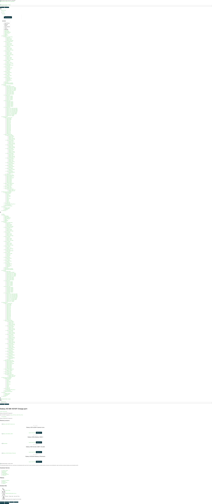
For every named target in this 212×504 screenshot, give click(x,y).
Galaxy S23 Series (10, 325)
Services (3, 392)
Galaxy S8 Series (10, 351)
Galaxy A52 (9, 313)
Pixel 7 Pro (8, 382)
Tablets (5, 219)
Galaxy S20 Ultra (12, 342)
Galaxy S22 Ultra (12, 333)
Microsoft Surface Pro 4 (11, 389)
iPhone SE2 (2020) (10, 250)
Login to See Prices (3, 411)
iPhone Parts (4, 221)
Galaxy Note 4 (9, 368)
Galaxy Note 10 (9, 364)
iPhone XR (8, 255)
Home (3, 214)
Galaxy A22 (9, 309)
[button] (107, 13)
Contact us (4, 396)
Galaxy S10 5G (11, 344)
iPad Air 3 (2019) (10, 283)
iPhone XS (8, 254)
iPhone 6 (8, 266)
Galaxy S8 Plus (11, 352)
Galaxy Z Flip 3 (9, 372)
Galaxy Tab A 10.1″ (12, 375)
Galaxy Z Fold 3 (9, 369)
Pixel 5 (8, 385)
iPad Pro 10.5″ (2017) (10, 300)
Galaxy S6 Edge (12, 357)
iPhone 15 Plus (9, 229)
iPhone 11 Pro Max (10, 248)
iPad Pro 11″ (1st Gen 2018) (12, 299)
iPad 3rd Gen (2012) (10, 278)
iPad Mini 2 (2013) (10, 291)
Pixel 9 (8, 380)
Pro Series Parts (7, 292)
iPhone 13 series (7, 236)
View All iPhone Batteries (8, 269)
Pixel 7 (8, 383)
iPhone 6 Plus (9, 265)
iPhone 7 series (7, 260)
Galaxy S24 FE (11, 322)
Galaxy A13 (9, 306)
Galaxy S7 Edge (12, 354)
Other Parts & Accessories (7, 377)
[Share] (11, 502)
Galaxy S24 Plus (12, 323)
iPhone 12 (8, 242)
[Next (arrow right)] (7, 503)
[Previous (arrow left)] (2, 503)
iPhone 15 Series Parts (8, 227)
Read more (39, 432)
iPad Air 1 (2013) (10, 285)
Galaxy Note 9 (9, 365)
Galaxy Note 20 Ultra (10, 361)
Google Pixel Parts (7, 378)
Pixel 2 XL (8, 387)
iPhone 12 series (7, 241)
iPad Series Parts (7, 271)
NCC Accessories (7, 390)
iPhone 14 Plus (9, 233)
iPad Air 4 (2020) (10, 282)
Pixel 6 (8, 384)
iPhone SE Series (7, 249)
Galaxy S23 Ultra (12, 329)
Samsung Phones (7, 217)
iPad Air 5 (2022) (10, 281)
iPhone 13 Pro (9, 239)
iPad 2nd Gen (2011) (10, 279)
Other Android (6, 218)
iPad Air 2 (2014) (10, 284)
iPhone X (8, 256)
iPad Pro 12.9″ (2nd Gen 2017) (12, 296)
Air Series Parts (7, 280)
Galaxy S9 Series (10, 348)
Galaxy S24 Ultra (12, 324)
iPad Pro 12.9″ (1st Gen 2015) (12, 297)
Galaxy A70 (9, 316)
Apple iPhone (6, 216)
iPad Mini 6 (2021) (10, 287)
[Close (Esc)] (16, 502)
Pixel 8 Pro (8, 381)
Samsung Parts (5, 302)
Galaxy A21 (9, 308)
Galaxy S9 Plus (11, 349)
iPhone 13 (8, 237)
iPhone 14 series (7, 231)
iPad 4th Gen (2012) (10, 277)
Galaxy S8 (11, 353)
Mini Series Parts (7, 286)
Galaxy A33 (9, 312)
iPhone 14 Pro (9, 234)
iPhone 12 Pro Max (10, 245)
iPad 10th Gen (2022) (10, 272)
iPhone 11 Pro (9, 247)
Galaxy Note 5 (9, 367)
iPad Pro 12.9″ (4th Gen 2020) (12, 294)
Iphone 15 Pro (9, 230)
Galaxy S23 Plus (12, 328)
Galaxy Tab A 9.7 (12, 376)
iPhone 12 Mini (9, 243)
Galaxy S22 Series (10, 330)
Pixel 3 (8, 386)
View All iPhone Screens (8, 268)
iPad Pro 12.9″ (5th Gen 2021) (12, 293)
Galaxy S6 (11, 358)
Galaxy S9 (11, 350)
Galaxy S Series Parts (8, 320)
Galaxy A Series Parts (8, 303)
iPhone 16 (8, 223)
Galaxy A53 (9, 314)
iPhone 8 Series (7, 257)
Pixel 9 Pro (8, 379)
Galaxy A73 (9, 319)
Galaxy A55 (9, 315)
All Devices (6, 215)
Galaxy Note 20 (9, 362)
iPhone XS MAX (9, 253)
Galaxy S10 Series (10, 343)
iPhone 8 (8, 259)
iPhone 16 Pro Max (10, 226)
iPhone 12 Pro (9, 244)
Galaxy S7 (10, 355)
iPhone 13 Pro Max (10, 240)
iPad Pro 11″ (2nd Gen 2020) (12, 298)
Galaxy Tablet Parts (7, 373)
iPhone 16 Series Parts (8, 222)
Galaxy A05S (9, 305)
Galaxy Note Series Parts (8, 360)
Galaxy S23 (11, 327)
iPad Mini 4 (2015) (10, 289)
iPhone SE (8, 251)
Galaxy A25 (9, 311)
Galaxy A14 (9, 307)
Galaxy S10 (11, 345)
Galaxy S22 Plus (12, 332)
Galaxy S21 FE (11, 335)
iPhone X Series (7, 252)
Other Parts (18, 414)
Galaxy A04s (9, 304)
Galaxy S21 (11, 336)
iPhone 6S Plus (9, 263)
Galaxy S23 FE (11, 326)
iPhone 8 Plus (9, 258)
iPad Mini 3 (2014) (10, 290)
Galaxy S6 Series (10, 356)
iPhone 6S (8, 264)
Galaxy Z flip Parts (7, 371)
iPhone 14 (8, 232)
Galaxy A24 (9, 310)
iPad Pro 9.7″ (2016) (10, 301)
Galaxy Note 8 (9, 366)
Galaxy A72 (9, 318)
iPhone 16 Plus (9, 224)
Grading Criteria (7, 393)
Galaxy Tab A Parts (10, 374)
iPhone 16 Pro (9, 225)
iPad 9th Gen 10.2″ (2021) (11, 273)
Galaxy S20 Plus (12, 341)
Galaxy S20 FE (11, 339)
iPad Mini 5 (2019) (10, 288)
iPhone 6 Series (7, 262)
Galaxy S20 (11, 340)
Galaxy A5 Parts (13, 414)
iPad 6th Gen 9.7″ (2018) (11, 276)
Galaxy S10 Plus (12, 347)
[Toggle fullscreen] (7, 502)
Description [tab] (4, 416)
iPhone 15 (8, 228)
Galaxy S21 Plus (12, 337)
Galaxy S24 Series (10, 321)
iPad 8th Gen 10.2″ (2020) (11, 274)
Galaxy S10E (11, 346)
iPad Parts (4, 270)
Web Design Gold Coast (31, 500)
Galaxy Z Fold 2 (9, 370)
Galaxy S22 (11, 331)
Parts (22, 414)
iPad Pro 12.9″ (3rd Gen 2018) (12, 295)
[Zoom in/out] (2, 502)
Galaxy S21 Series (10, 334)
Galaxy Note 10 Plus (10, 363)
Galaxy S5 (8, 359)
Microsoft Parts (7, 388)
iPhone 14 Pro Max (10, 235)
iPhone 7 (8, 261)
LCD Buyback (6, 394)
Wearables (6, 220)
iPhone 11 (8, 246)
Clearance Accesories (8, 391)
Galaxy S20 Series (10, 338)
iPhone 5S (6, 267)
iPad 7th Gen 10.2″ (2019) (11, 275)
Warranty (6, 395)
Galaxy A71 (9, 317)
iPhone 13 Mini (9, 238)
